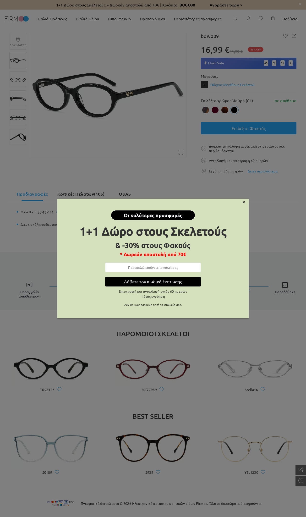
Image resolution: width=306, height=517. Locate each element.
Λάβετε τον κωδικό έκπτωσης (153, 281)
